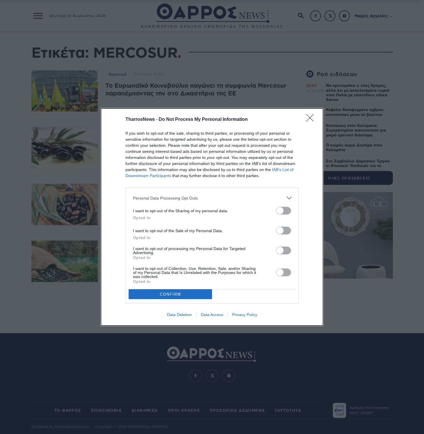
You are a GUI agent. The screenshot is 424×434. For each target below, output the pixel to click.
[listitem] (212, 198)
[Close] (311, 119)
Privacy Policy (244, 314)
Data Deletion (179, 314)
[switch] (283, 211)
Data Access (212, 314)
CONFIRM (170, 294)
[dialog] (212, 217)
